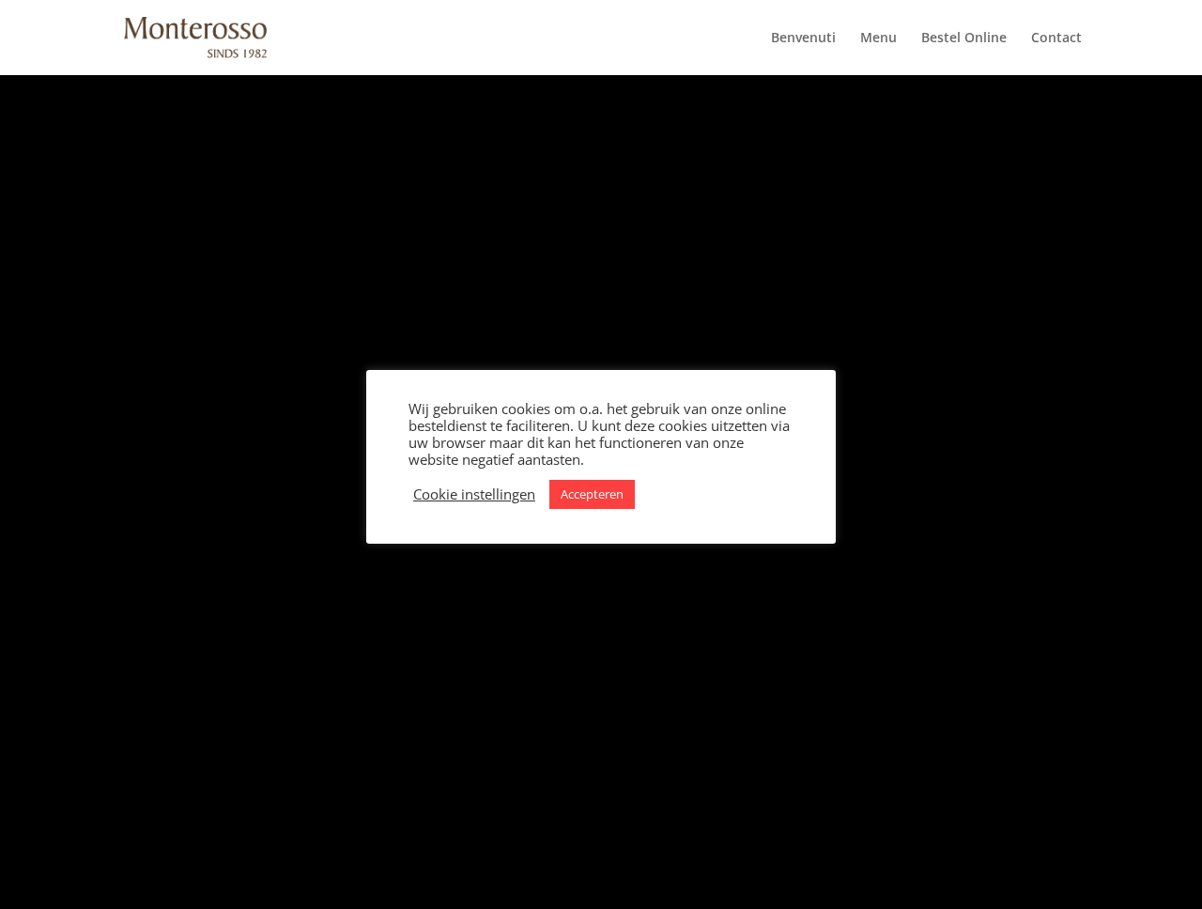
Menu (878, 38)
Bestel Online (964, 38)
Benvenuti (803, 38)
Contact (1056, 38)
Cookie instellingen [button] (474, 493)
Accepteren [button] (592, 493)
